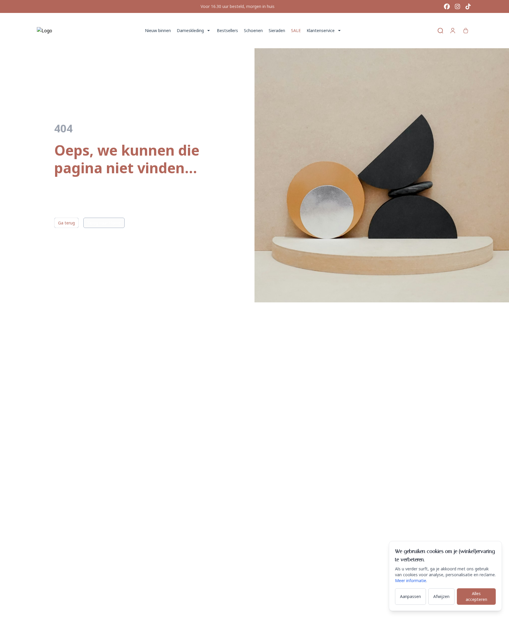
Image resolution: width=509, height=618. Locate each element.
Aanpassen (410, 596)
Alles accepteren (476, 596)
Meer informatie (410, 580)
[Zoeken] (440, 30)
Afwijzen (441, 596)
